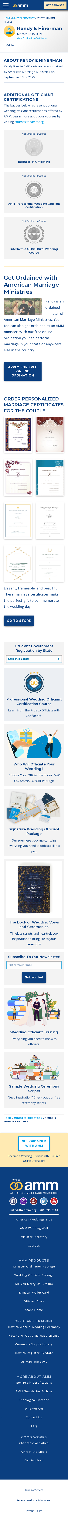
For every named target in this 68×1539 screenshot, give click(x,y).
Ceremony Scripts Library (34, 1344)
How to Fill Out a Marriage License (34, 1335)
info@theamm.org (23, 1210)
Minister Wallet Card (34, 1292)
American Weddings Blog (34, 1219)
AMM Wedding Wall (34, 1228)
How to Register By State (34, 1353)
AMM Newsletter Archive (34, 1391)
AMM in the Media (34, 1451)
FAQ (34, 1426)
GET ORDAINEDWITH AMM (34, 1143)
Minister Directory (23, 18)
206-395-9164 (49, 1210)
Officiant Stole (34, 1301)
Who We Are (34, 1408)
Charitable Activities (34, 1443)
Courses (34, 1245)
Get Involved (34, 1460)
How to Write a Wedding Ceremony (34, 1327)
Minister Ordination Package (34, 1266)
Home (7, 18)
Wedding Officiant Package (34, 1275)
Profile (9, 44)
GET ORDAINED (55, 5)
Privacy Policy (34, 1510)
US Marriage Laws (34, 1361)
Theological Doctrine (34, 1400)
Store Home (34, 1310)
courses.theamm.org (29, 122)
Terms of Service (34, 1490)
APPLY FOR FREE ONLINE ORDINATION (22, 371)
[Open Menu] (7, 6)
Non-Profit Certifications (34, 1382)
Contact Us (34, 1417)
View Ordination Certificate (32, 38)
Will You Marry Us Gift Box (34, 1284)
